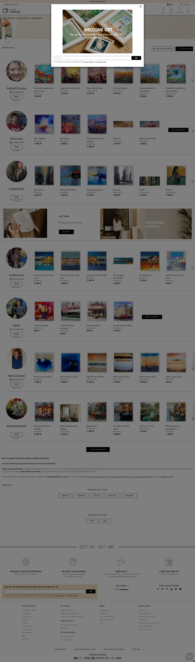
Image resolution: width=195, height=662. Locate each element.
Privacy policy (88, 62)
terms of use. (101, 62)
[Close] (140, 6)
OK (136, 58)
